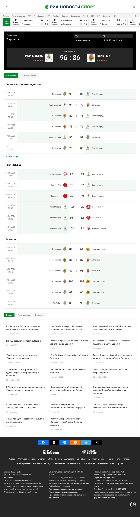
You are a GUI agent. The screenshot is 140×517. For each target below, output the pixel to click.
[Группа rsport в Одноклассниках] (75, 442)
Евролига (106, 16)
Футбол (11, 459)
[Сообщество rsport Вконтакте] (64, 442)
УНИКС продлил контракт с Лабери (23, 341)
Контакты (103, 463)
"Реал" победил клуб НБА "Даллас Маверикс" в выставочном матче (66, 328)
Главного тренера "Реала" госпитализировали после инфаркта (67, 406)
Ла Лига (56, 16)
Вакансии (8, 477)
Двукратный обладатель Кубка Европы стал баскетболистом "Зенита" (112, 328)
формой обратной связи (105, 498)
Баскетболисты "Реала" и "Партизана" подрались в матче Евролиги (111, 342)
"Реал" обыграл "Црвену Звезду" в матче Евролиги (69, 357)
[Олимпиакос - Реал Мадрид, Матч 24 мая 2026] (42, 60)
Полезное (127, 459)
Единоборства (83, 459)
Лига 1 (85, 16)
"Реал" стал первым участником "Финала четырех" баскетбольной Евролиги (66, 422)
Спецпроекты (23, 463)
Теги (118, 459)
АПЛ (48, 16)
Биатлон (41, 459)
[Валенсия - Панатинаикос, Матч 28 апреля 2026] (104, 60)
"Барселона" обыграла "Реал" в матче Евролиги (68, 371)
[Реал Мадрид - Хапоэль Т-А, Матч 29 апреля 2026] (35, 60)
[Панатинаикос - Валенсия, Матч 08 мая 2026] (99, 60)
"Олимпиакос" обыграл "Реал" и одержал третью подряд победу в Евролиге (22, 372)
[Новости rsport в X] (96, 442)
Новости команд (29, 75)
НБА (114, 16)
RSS (112, 463)
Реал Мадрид (34, 55)
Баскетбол (12, 35)
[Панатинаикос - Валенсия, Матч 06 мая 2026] (101, 60)
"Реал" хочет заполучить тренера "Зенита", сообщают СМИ (22, 357)
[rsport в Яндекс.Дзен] (54, 442)
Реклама (37, 463)
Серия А (65, 16)
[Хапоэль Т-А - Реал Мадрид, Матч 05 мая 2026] (38, 60)
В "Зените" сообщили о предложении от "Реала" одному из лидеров (25, 388)
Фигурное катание (26, 459)
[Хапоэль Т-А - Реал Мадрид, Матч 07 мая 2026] (40, 60)
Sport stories (98, 459)
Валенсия (103, 55)
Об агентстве (89, 463)
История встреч (12, 156)
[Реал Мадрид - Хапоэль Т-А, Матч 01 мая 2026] (37, 60)
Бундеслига (75, 16)
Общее (9, 315)
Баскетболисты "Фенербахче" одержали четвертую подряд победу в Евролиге (112, 357)
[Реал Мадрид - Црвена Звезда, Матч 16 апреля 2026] (33, 60)
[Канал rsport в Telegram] (86, 442)
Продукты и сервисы (54, 463)
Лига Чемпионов (18, 16)
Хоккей (58, 459)
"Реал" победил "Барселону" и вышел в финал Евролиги (25, 420)
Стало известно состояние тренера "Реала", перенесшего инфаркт (23, 406)
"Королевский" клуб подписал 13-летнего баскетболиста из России (66, 388)
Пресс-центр (73, 463)
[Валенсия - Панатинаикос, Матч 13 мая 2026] (97, 60)
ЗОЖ (50, 459)
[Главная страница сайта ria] (61, 7)
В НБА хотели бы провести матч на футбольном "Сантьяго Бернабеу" (23, 328)
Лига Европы (39, 16)
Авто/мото (69, 459)
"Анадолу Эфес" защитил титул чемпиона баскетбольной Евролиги (110, 406)
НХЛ (98, 16)
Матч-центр (7, 22)
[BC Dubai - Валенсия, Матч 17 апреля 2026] (106, 60)
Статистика (11, 75)
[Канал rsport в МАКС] (43, 442)
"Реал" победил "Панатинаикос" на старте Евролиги (110, 371)
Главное (6, 16)
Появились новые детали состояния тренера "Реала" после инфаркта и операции (110, 390)
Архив (120, 463)
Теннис (109, 459)
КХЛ (92, 16)
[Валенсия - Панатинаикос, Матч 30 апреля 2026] (102, 60)
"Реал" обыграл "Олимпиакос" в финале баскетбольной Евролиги (69, 342)
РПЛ (29, 16)
